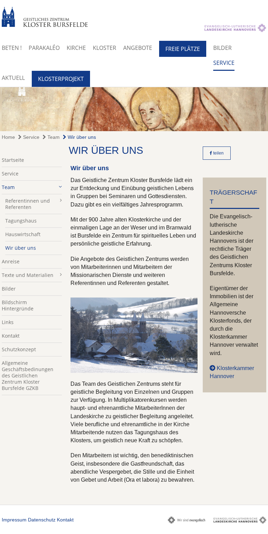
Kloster (104, 48)
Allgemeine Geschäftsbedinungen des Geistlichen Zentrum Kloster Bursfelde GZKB (27, 375)
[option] (134, 109)
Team (53, 137)
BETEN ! (12, 48)
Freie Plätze (182, 49)
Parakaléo (44, 48)
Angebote (137, 48)
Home (8, 137)
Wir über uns (81, 137)
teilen (218, 153)
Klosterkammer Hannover (232, 372)
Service (223, 63)
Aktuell (13, 78)
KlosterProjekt (61, 79)
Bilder (222, 48)
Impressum (14, 519)
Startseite (13, 160)
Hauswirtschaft (22, 234)
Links (8, 322)
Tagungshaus (21, 220)
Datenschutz (41, 519)
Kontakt (11, 335)
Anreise (11, 261)
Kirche (76, 48)
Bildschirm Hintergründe (18, 305)
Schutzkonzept (19, 349)
